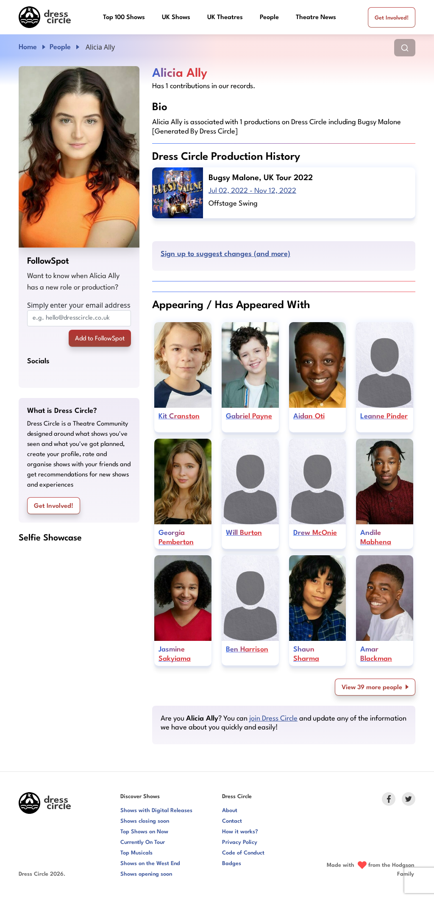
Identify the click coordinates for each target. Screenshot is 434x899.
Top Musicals (136, 853)
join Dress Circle (273, 718)
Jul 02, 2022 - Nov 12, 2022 (252, 191)
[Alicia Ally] (79, 157)
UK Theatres (225, 17)
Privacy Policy (239, 842)
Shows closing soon (144, 821)
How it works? (240, 832)
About (229, 810)
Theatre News (316, 17)
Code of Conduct (243, 853)
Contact (232, 821)
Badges (231, 863)
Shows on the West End (150, 863)
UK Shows (176, 17)
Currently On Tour (142, 842)
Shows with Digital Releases (156, 810)
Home (28, 47)
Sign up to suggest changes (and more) (225, 254)
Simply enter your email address (79, 305)
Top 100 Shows (124, 17)
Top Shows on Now (144, 832)
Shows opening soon (146, 874)
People (269, 17)
